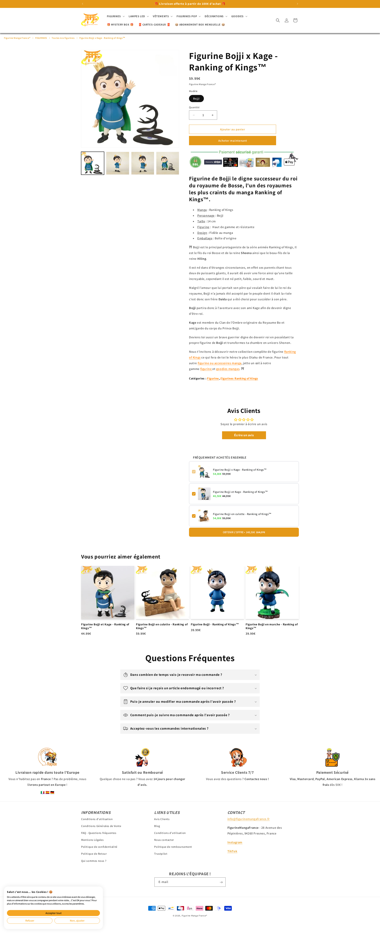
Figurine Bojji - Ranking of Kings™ (215, 624)
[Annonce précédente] (82, 4)
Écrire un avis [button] (244, 435)
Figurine (213, 378)
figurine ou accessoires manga (219, 363)
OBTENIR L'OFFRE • (244, 532)
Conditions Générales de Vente (101, 826)
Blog (157, 826)
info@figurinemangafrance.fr (248, 819)
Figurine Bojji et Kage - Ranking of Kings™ (240, 492)
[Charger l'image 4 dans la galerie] (167, 163)
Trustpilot (160, 853)
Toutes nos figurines (63, 37)
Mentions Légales (92, 840)
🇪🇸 (48, 792)
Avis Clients (161, 819)
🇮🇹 (43, 792)
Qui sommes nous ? (93, 860)
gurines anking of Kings (240, 378)
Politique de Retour (94, 853)
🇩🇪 (52, 792)
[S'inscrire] (221, 882)
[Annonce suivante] (297, 4)
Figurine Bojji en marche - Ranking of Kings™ (272, 626)
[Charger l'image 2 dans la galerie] (117, 163)
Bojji (196, 98)
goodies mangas (227, 369)
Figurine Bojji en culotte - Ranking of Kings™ (242, 514)
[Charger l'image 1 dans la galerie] (92, 163)
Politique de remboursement (173, 847)
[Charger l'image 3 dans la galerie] (142, 163)
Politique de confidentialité (99, 847)
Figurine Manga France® (17, 37)
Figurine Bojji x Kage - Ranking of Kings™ (102, 37)
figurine (206, 369)
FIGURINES (41, 37)
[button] (115, 16)
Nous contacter (164, 840)
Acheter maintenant (232, 140)
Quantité (194, 107)
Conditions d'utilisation (97, 819)
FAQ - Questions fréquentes (98, 832)
